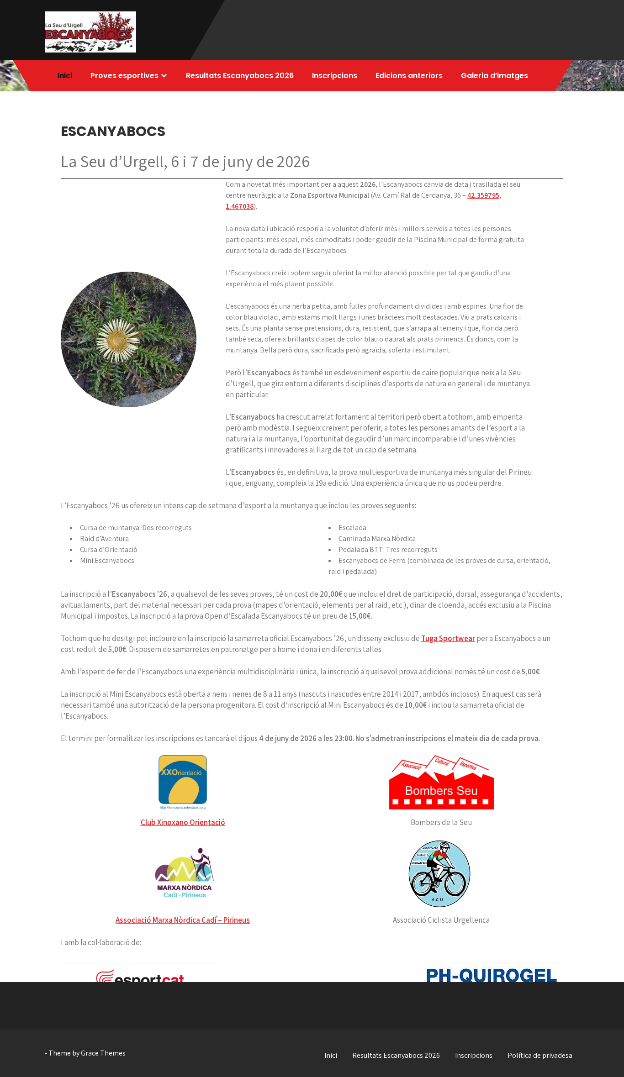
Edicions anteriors (409, 75)
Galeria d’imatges (494, 75)
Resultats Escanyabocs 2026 (240, 75)
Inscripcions (334, 75)
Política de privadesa (540, 1055)
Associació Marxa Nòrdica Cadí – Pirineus (183, 920)
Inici (65, 75)
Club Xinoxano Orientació (183, 822)
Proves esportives (124, 75)
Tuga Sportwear (448, 638)
